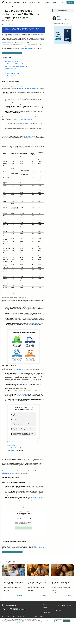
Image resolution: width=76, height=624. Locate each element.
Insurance (47, 2)
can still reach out (36, 116)
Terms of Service (16, 616)
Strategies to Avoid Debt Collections (13, 73)
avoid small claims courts (10, 311)
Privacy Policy (4, 616)
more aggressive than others (34, 323)
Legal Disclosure (56, 23)
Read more (19, 595)
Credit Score (24, 2)
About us (45, 607)
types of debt (9, 93)
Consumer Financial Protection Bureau (15, 447)
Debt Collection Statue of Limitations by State (15, 63)
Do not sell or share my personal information (27, 616)
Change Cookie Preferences (40, 616)
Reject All (58, 620)
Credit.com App (46, 612)
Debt (39, 2)
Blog (57, 612)
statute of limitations (8, 90)
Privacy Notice (10, 616)
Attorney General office (12, 147)
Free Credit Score (59, 608)
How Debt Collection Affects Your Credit (13, 71)
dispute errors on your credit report (24, 470)
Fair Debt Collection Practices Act (28, 48)
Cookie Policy (18, 622)
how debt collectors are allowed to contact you (22, 119)
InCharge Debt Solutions (15, 293)
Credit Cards (17, 2)
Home (4, 6)
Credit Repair (32, 2)
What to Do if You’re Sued (10, 68)
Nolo (7, 293)
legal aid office (34, 380)
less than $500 (5, 42)
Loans (54, 2)
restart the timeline (26, 136)
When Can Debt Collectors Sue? (12, 61)
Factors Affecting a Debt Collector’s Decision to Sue (16, 66)
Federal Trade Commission (18, 369)
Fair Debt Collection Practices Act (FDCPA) (31, 382)
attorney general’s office (12, 450)
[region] (38, 621)
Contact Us (45, 610)
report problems (34, 441)
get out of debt (16, 493)
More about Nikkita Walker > (63, 19)
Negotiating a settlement (22, 395)
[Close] (74, 620)
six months (21, 86)
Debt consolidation (36, 497)
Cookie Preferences (49, 620)
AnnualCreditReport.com (7, 473)
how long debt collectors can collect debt (28, 88)
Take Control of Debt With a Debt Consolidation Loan (16, 75)
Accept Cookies (67, 620)
